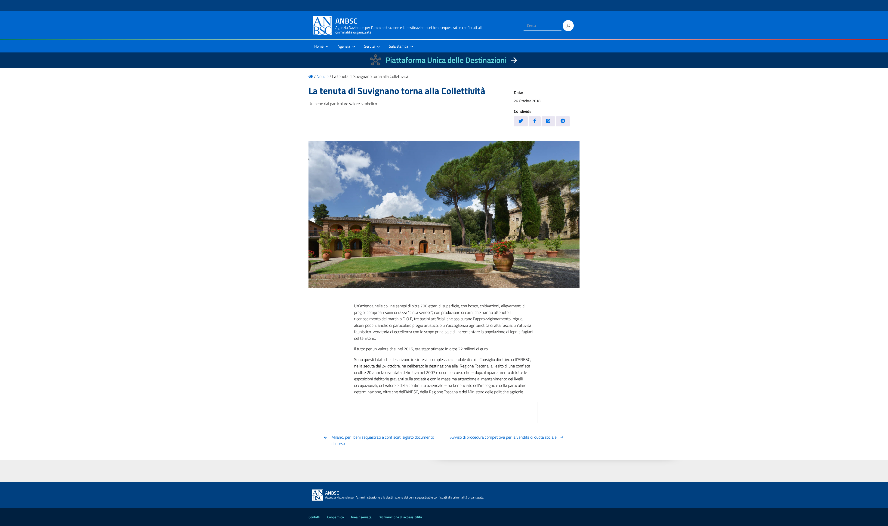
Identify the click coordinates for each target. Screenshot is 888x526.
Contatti (314, 517)
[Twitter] (521, 121)
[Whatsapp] (548, 121)
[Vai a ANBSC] (310, 76)
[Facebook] (535, 121)
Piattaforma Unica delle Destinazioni (446, 60)
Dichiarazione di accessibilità (400, 517)
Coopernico (335, 517)
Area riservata (361, 517)
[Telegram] (563, 121)
